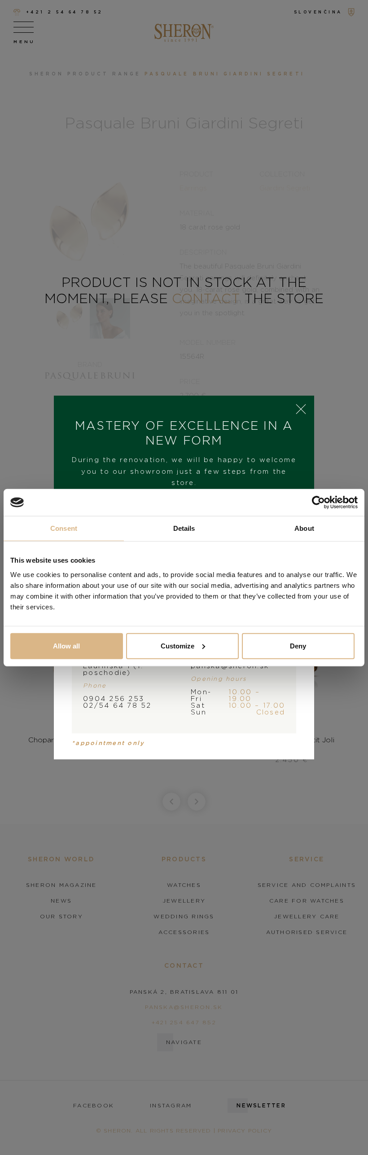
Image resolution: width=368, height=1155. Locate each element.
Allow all (66, 645)
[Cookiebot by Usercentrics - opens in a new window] (318, 502)
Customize (177, 645)
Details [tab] (184, 528)
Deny (298, 645)
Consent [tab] (63, 528)
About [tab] (304, 528)
